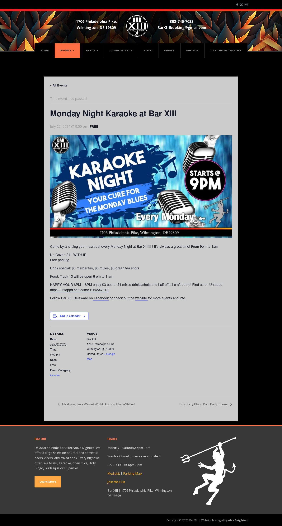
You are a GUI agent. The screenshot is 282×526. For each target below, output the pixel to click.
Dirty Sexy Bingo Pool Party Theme (203, 404)
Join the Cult (116, 482)
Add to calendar (69, 316)
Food (148, 50)
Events (65, 50)
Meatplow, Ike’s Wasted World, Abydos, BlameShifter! (98, 404)
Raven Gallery (121, 50)
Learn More (48, 481)
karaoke (55, 375)
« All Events (58, 85)
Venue (90, 50)
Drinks (169, 50)
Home (44, 50)
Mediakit (113, 473)
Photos (192, 50)
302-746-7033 (182, 21)
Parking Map (132, 473)
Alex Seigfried (237, 520)
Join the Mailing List (226, 50)
